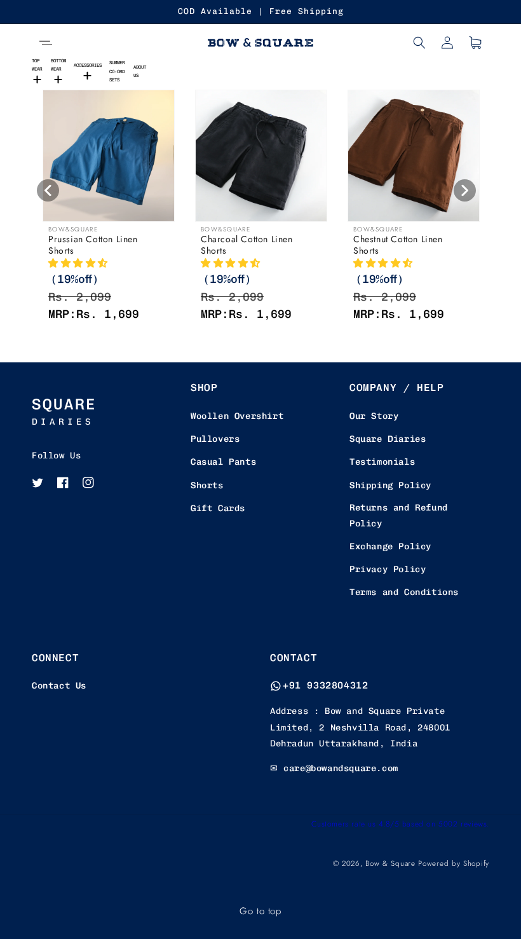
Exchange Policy (390, 546)
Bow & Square (390, 863)
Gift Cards (218, 508)
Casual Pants (223, 461)
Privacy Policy (387, 569)
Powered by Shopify (453, 863)
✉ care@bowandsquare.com (334, 768)
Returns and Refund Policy (398, 515)
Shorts (207, 485)
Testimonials (382, 461)
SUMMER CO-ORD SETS (117, 71)
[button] (46, 43)
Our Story (373, 416)
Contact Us (59, 685)
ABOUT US (139, 71)
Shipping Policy (390, 485)
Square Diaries (387, 439)
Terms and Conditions (404, 592)
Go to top (260, 911)
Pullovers (215, 439)
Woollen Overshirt (237, 416)
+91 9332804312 (325, 685)
